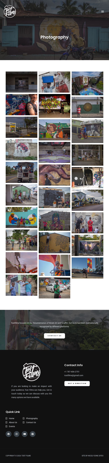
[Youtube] (25, 434)
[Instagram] (17, 434)
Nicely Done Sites (95, 456)
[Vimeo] (33, 434)
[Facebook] (8, 434)
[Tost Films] (10, 11)
